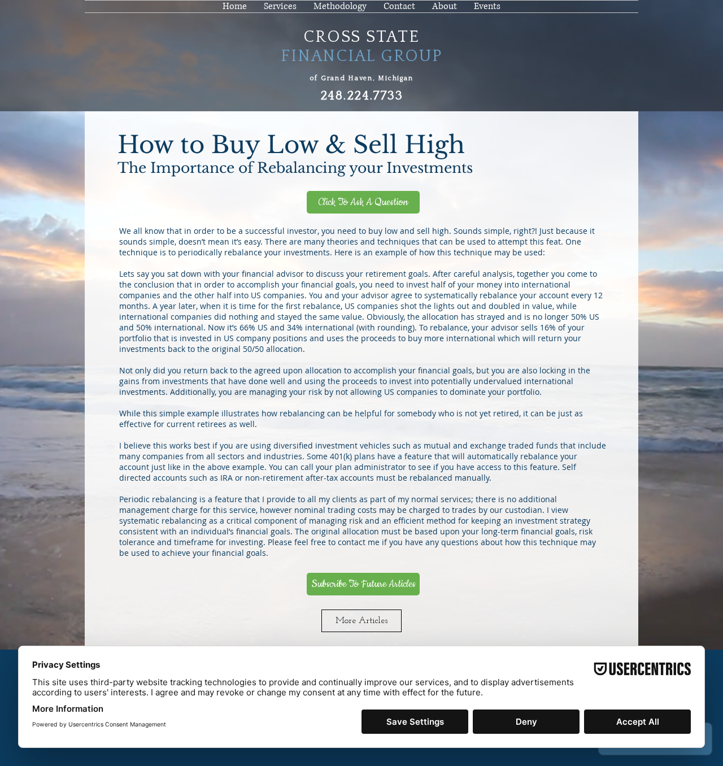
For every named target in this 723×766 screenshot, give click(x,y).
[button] (444, 6)
